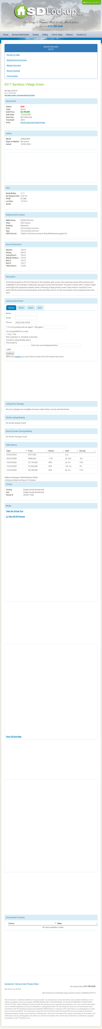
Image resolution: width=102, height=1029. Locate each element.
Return (51, 451)
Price (30, 451)
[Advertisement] (19, 167)
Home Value (57, 35)
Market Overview (14, 65)
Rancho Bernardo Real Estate (33, 122)
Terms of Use (20, 984)
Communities (12, 76)
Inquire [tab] (11, 308)
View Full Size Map (14, 737)
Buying (36, 35)
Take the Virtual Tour (14, 511)
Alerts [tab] (21, 308)
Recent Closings (13, 71)
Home (5, 35)
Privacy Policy (33, 984)
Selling (45, 35)
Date (8, 451)
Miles (59, 923)
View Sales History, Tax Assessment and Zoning (20, 95)
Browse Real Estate (20, 35)
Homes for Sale (13, 55)
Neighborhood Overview (17, 60)
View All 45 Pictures (16, 516)
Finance (69, 35)
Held (67, 451)
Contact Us (81, 35)
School (11, 923)
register (18, 357)
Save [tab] (40, 308)
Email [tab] (30, 308)
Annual (82, 451)
